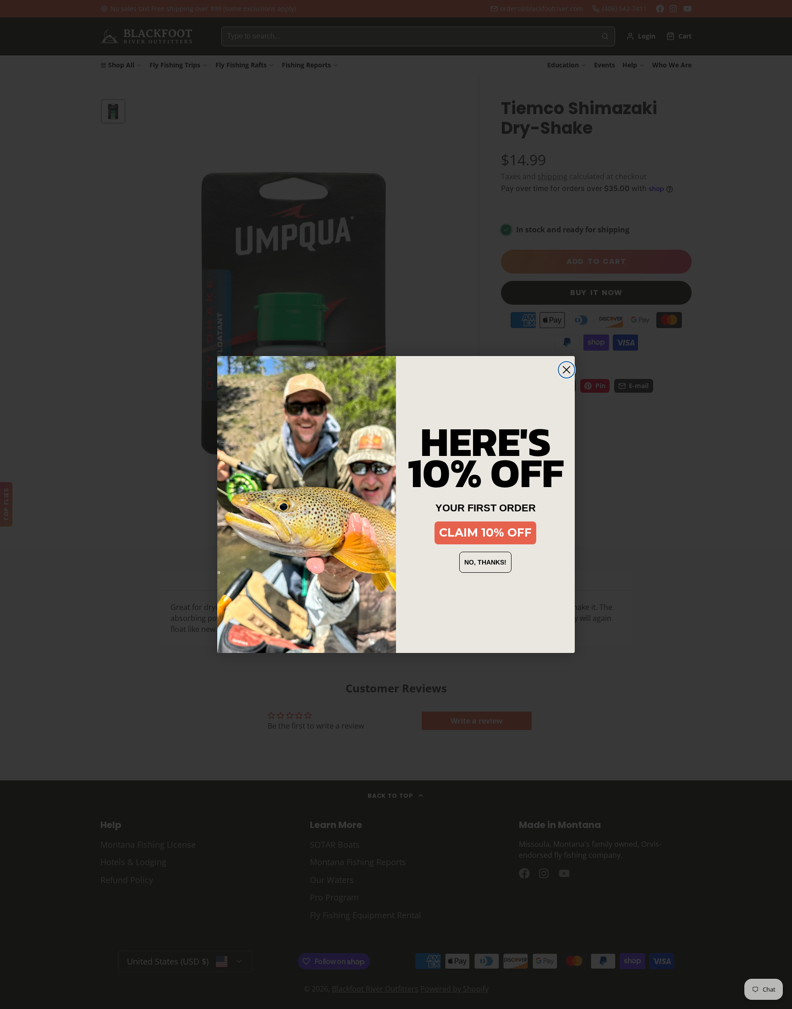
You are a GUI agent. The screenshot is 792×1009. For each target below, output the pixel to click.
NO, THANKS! (485, 562)
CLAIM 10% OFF (485, 532)
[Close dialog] (566, 370)
